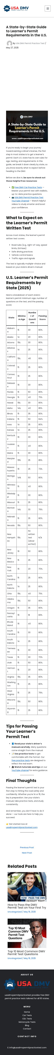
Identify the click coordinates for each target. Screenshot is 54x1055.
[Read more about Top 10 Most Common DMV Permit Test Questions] (27, 933)
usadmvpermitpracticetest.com (22, 827)
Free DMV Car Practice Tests (28, 187)
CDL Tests (27, 1018)
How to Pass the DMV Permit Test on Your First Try (27, 906)
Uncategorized (15, 911)
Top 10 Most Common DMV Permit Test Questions (26, 952)
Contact (27, 1028)
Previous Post (27, 847)
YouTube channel (20, 770)
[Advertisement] (27, 80)
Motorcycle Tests (27, 1022)
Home (27, 1012)
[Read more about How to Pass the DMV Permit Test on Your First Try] (27, 886)
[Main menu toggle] (48, 8)
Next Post (27, 853)
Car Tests (27, 1015)
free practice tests (21, 760)
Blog (27, 1025)
